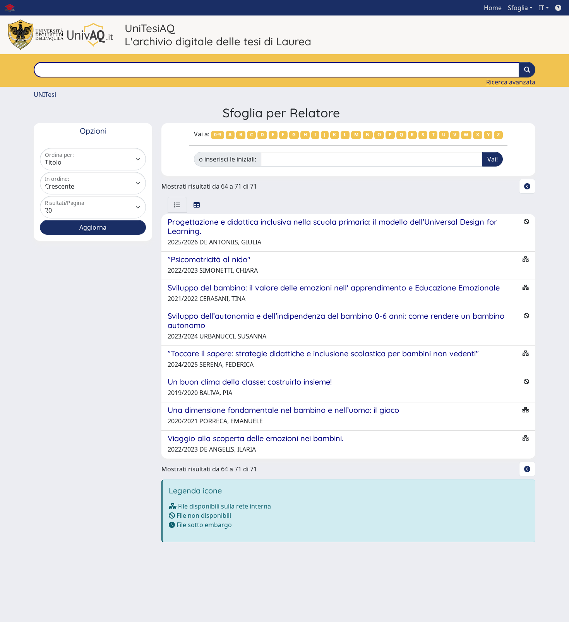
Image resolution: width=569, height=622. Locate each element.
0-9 (217, 134)
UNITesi (45, 94)
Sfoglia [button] (518, 7)
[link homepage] (13, 7)
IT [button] (541, 7)
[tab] (177, 205)
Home (493, 7)
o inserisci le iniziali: (227, 159)
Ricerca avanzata (510, 82)
